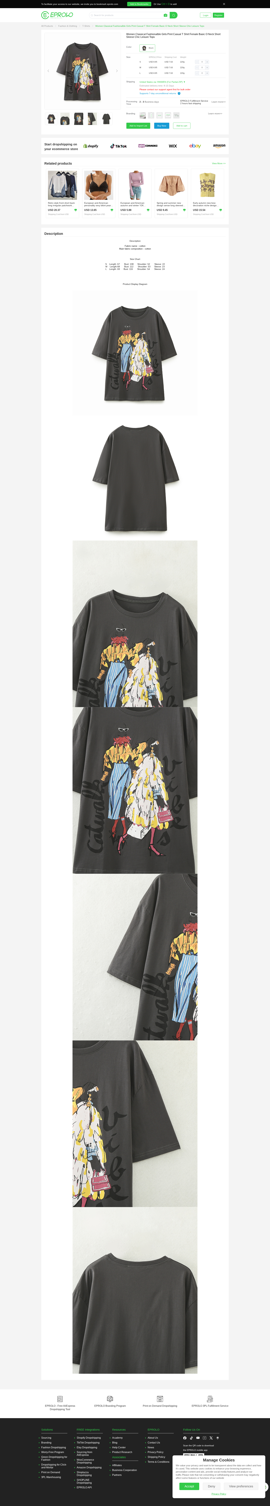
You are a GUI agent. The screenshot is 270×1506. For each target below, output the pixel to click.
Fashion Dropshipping (53, 1447)
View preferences (241, 1486)
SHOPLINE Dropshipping (84, 1481)
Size (128, 57)
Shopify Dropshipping (89, 1437)
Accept (189, 1486)
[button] (197, 62)
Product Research (122, 1452)
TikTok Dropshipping (88, 1442)
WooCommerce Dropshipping (85, 1461)
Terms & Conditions (158, 1462)
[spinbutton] (202, 62)
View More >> (219, 163)
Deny (211, 1486)
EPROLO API (84, 1487)
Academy (117, 1437)
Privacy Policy (219, 1494)
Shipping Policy (156, 1457)
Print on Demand (50, 1472)
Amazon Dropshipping (89, 1467)
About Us (153, 1437)
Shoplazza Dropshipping (84, 1473)
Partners (117, 1475)
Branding (130, 113)
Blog (114, 1442)
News (151, 1447)
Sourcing (46, 1437)
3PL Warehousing (51, 1477)
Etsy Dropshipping (87, 1447)
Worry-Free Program (52, 1452)
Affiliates (117, 1465)
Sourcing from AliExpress (84, 1453)
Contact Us (154, 1442)
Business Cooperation (124, 1470)
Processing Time (131, 102)
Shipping (130, 81)
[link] (47, 26)
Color (129, 47)
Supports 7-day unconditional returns (158, 93)
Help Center (119, 1447)
